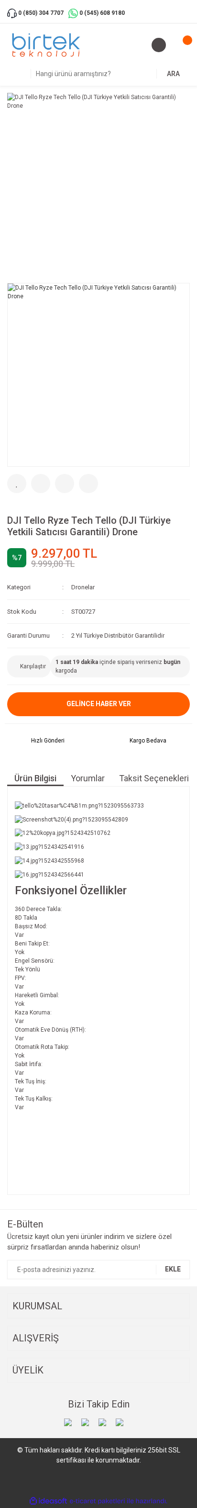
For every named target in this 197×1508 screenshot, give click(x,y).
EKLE (173, 1269)
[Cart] (180, 45)
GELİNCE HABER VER (98, 704)
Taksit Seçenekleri (154, 778)
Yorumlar (88, 778)
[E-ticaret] (97, 1501)
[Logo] (46, 45)
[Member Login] (159, 45)
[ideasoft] (48, 1501)
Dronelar (83, 587)
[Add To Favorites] (16, 483)
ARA (173, 74)
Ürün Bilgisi (35, 778)
